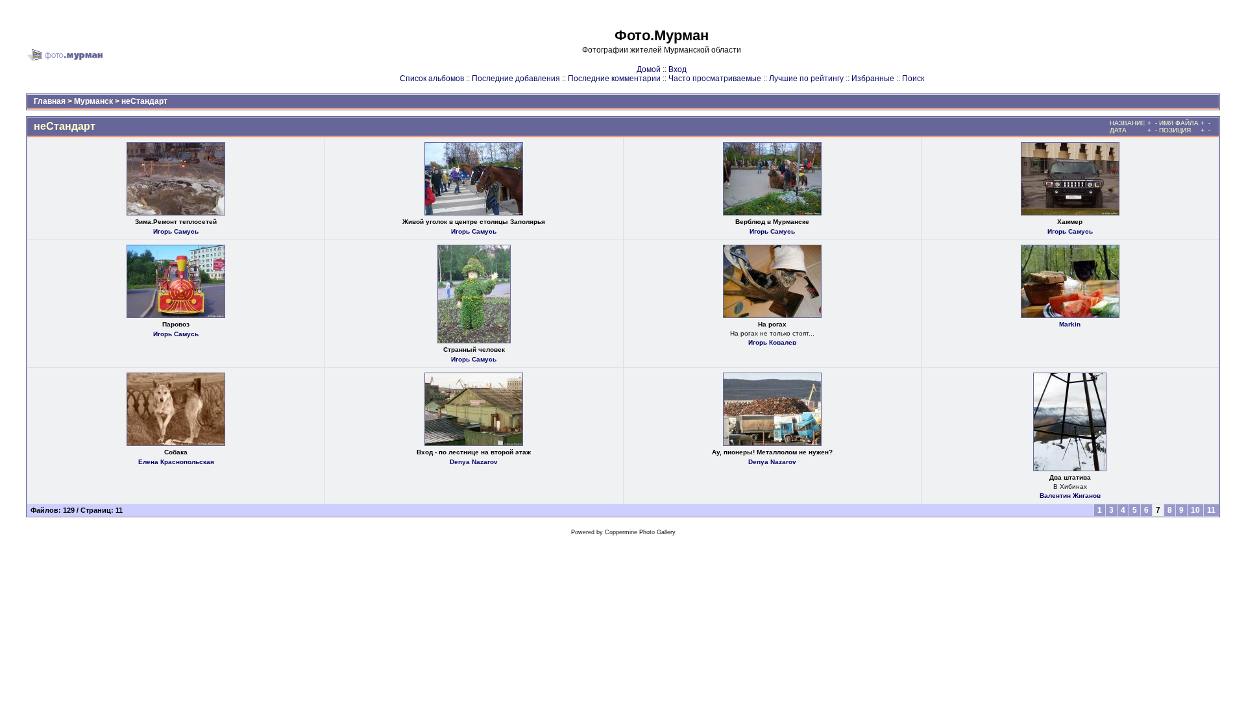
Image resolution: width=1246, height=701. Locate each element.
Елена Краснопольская (176, 461)
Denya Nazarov (474, 461)
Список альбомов (432, 78)
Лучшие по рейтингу (806, 78)
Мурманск (93, 101)
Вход (677, 69)
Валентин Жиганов (1070, 495)
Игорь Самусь (176, 231)
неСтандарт (144, 101)
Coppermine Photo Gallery (640, 532)
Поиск (913, 78)
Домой (649, 69)
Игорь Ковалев (772, 342)
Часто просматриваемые (714, 78)
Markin (1070, 324)
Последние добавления (516, 78)
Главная (50, 101)
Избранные (872, 78)
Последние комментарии (614, 78)
